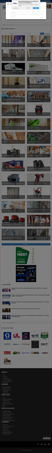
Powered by (15, 8)
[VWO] (18, 8)
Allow (36, 7)
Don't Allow (28, 7)
